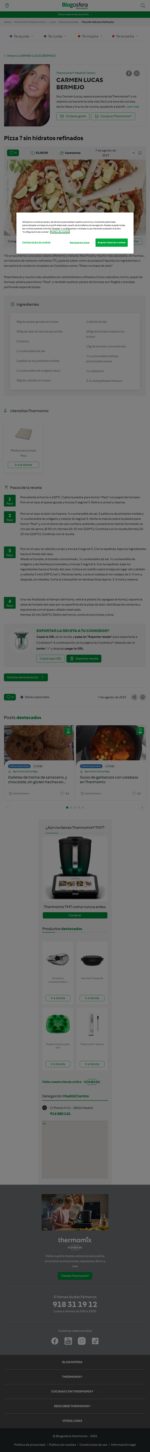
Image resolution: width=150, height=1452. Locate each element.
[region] (75, 233)
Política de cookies (60, 232)
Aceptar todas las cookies (112, 242)
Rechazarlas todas (80, 242)
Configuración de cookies (36, 242)
